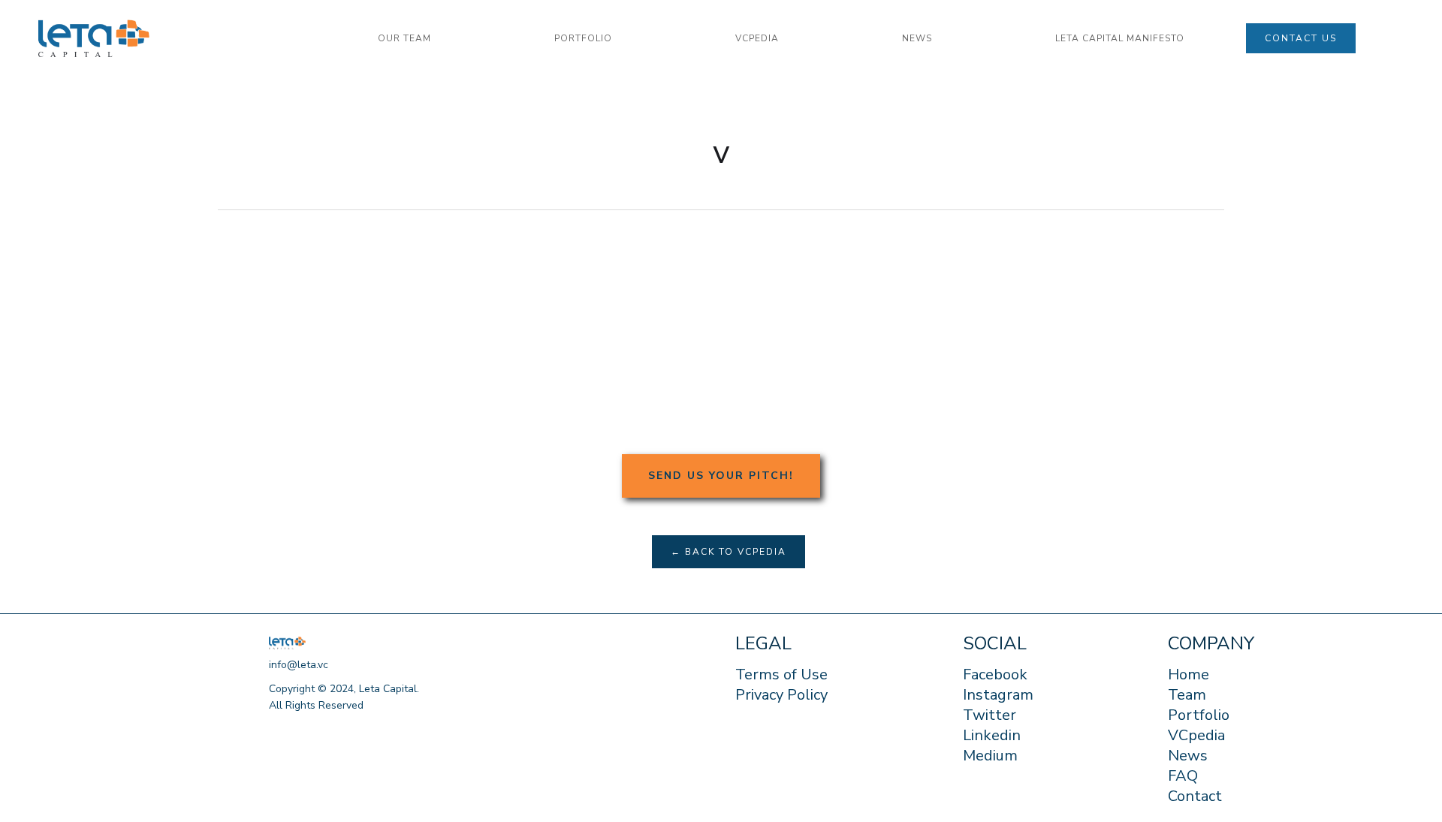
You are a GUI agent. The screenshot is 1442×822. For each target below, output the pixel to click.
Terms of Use (781, 675)
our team (404, 38)
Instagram (998, 695)
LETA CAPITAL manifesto (1119, 38)
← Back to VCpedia (728, 552)
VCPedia (757, 38)
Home (1188, 675)
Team (1187, 695)
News (1188, 756)
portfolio (583, 38)
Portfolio (1198, 715)
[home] (177, 39)
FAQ (1183, 776)
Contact (1195, 796)
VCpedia (1196, 735)
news (917, 38)
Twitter (989, 715)
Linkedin (992, 735)
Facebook (995, 675)
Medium (990, 756)
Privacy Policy (781, 695)
